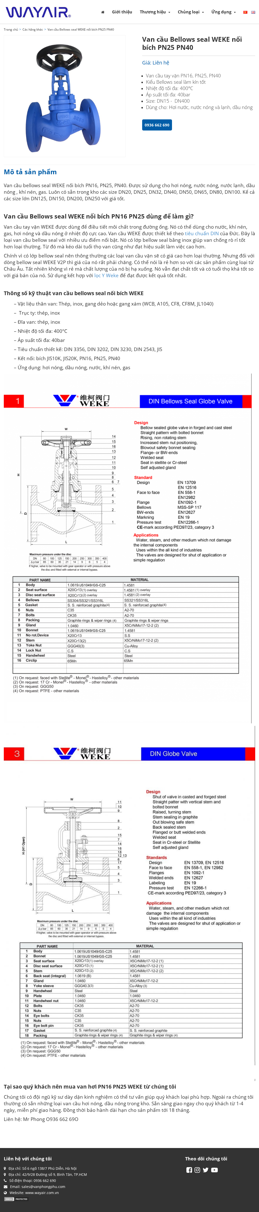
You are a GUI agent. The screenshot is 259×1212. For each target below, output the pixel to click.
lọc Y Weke (106, 275)
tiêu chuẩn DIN (202, 233)
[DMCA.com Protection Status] (16, 1198)
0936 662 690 (157, 124)
